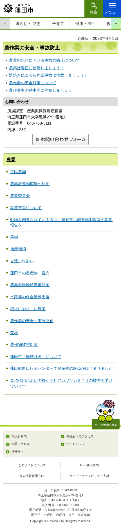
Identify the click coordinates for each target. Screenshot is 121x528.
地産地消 (18, 249)
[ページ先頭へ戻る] (106, 415)
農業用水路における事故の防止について (44, 60)
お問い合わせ (20, 444)
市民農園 (18, 171)
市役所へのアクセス (80, 436)
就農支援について (26, 207)
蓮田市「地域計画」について (35, 356)
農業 (10, 159)
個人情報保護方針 (31, 476)
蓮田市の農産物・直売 (30, 273)
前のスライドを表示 (5, 23)
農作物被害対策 (24, 344)
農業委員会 (20, 195)
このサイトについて (32, 465)
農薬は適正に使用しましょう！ (36, 68)
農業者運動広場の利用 (30, 184)
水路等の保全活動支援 (30, 297)
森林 (14, 332)
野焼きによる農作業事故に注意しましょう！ (48, 75)
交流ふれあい (22, 261)
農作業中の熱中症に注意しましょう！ (42, 90)
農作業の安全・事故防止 (31, 320)
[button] (93, 8)
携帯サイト (19, 451)
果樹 (14, 237)
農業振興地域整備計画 (30, 285)
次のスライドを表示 (116, 23)
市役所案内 (19, 436)
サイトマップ (75, 444)
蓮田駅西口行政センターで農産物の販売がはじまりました (61, 368)
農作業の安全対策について (32, 83)
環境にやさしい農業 (28, 308)
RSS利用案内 (89, 465)
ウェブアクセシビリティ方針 (89, 476)
